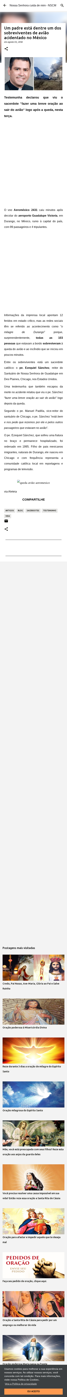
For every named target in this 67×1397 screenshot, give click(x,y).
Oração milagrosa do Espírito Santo (23, 1110)
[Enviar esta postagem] (6, 522)
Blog (20, 510)
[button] (6, 49)
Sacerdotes (33, 510)
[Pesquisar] (62, 5)
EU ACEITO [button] (33, 1391)
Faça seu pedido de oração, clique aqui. (25, 1281)
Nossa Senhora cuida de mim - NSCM (33, 5)
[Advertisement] (33, 163)
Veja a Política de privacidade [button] (21, 1383)
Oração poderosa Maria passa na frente (25, 1364)
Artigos (9, 510)
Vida (7, 516)
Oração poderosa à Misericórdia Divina (25, 1027)
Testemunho (49, 510)
